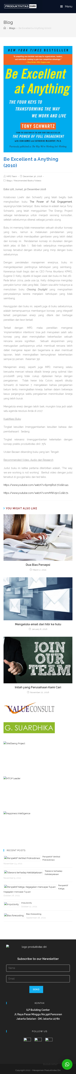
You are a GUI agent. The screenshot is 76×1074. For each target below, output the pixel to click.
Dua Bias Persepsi (38, 564)
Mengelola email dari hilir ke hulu (38, 624)
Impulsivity (26, 903)
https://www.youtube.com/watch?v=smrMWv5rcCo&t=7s (36, 493)
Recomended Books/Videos (27, 180)
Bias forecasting (33, 914)
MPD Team (12, 176)
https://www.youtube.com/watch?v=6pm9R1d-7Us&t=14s (36, 485)
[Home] (5, 28)
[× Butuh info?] (67, 1064)
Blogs (9, 180)
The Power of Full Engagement (51, 201)
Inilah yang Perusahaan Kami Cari (38, 687)
